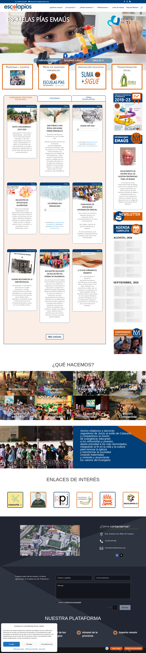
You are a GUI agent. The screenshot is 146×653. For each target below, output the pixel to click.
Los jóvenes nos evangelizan (55, 223)
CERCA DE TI (98, 61)
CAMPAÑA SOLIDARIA (48, 61)
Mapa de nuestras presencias (53, 68)
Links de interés (118, 7)
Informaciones (31, 106)
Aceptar (11, 644)
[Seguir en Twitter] (121, 555)
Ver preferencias (47, 644)
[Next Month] (141, 238)
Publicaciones (102, 7)
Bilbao (33, 184)
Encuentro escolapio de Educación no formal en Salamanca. (54, 274)
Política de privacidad (31, 649)
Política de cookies (18, 649)
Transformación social (127, 68)
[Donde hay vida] (87, 134)
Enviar (125, 607)
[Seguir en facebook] (117, 555)
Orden (66, 106)
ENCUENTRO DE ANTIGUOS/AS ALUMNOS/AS (22, 203)
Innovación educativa (91, 67)
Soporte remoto (128, 632)
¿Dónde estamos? (86, 7)
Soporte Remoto (132, 7)
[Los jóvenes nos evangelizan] (54, 221)
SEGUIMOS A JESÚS (73, 61)
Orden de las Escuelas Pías (87, 146)
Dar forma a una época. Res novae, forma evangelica (55, 128)
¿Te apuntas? (70, 7)
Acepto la (69, 602)
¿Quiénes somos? (56, 7)
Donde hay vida (87, 126)
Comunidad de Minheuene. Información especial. (87, 207)
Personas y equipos (17, 67)
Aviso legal (42, 649)
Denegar (29, 644)
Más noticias (54, 337)
